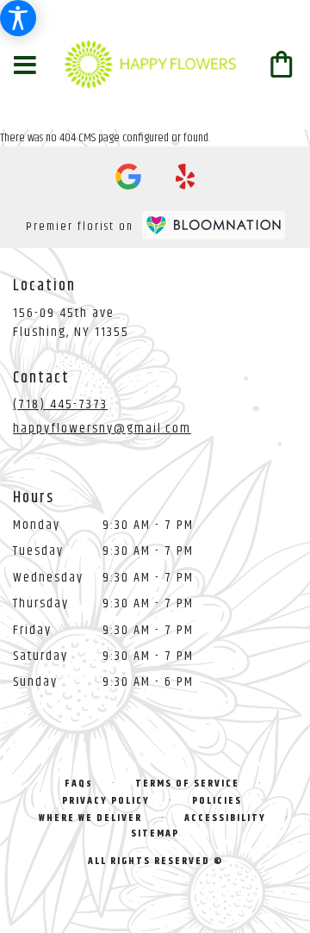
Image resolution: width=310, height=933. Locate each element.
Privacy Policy (106, 800)
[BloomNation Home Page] (213, 225)
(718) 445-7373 (60, 404)
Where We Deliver (90, 818)
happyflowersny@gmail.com (102, 428)
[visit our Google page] (128, 177)
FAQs (79, 783)
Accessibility (225, 818)
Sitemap (155, 833)
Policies (217, 800)
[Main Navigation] (25, 66)
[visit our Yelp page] (185, 177)
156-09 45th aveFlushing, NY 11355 (71, 322)
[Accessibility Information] (18, 18)
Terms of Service (187, 783)
